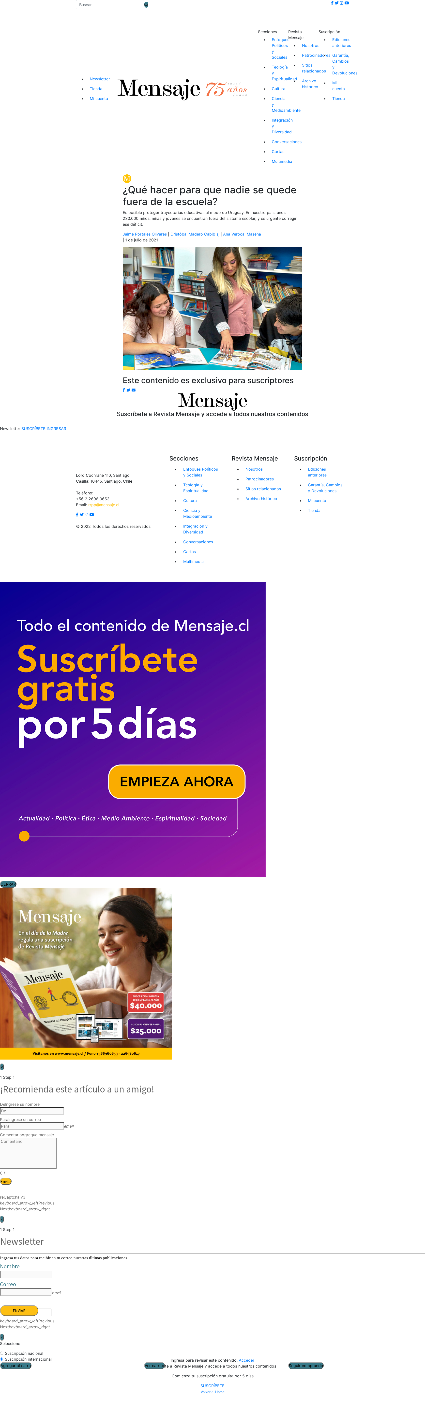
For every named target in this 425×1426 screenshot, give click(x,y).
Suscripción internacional (28, 1359)
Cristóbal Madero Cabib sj (194, 234)
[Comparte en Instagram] (134, 390)
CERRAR (8, 884)
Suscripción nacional (24, 1353)
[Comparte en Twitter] (128, 390)
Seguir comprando (306, 1365)
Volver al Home (213, 1392)
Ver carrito (154, 1365)
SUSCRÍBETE (212, 1385)
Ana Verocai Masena (242, 234)
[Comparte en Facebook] (124, 390)
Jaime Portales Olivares (145, 234)
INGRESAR (56, 428)
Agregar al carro (15, 1365)
